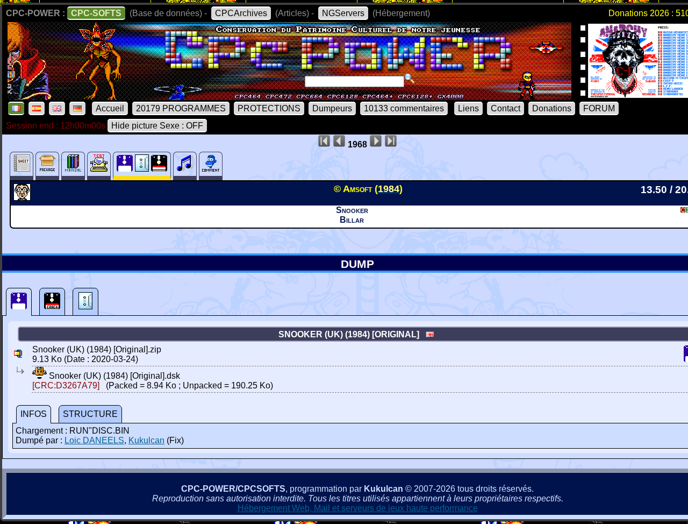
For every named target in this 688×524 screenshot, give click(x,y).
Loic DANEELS (94, 440)
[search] (409, 78)
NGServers (343, 13)
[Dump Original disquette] (19, 302)
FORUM (599, 108)
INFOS (33, 414)
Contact (505, 108)
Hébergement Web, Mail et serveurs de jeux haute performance (358, 508)
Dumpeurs (332, 108)
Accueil (110, 108)
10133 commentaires (404, 108)
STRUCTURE (90, 414)
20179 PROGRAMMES (181, 108)
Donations (551, 108)
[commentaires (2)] (211, 166)
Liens (468, 108)
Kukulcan (146, 440)
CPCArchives (241, 13)
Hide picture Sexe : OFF (157, 125)
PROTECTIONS (269, 108)
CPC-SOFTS (96, 13)
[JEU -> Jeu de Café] (23, 197)
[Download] (39, 375)
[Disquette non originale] (52, 302)
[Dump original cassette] (85, 302)
